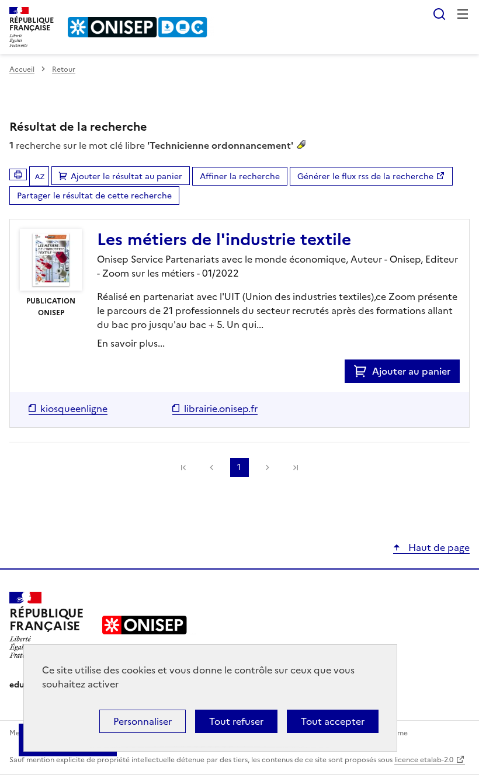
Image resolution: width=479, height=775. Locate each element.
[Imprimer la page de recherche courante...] (18, 174)
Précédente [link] (211, 467)
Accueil (21, 69)
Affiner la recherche (240, 176)
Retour (63, 69)
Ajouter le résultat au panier (126, 176)
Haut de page (438, 547)
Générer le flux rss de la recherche (365, 176)
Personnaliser (142, 721)
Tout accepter (333, 721)
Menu (462, 14)
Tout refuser (236, 721)
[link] (183, 467)
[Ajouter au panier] (363, 371)
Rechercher (439, 14)
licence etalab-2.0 (423, 760)
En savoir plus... (131, 343)
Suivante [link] (267, 467)
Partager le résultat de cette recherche (94, 196)
